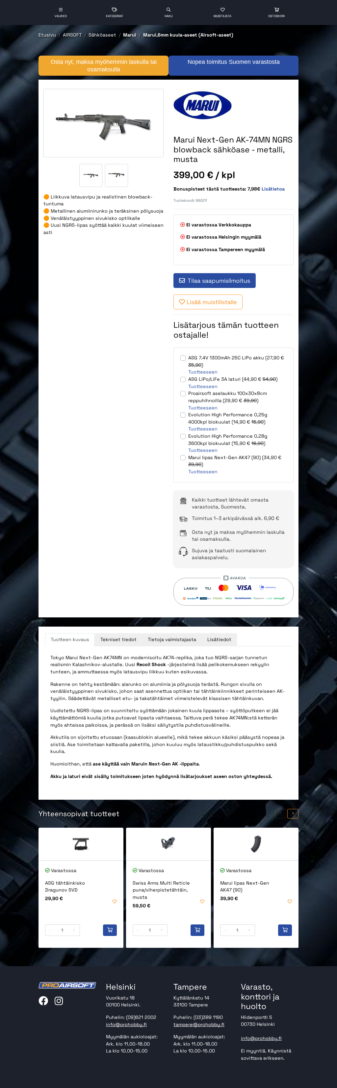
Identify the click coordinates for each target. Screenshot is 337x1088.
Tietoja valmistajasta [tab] (172, 639)
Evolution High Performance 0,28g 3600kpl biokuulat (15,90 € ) (227, 439)
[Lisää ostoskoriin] (110, 930)
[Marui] (203, 105)
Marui (129, 35)
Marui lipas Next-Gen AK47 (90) (244, 886)
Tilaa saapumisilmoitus (219, 280)
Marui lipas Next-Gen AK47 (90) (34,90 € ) (234, 461)
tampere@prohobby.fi (198, 1024)
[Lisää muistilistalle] (114, 901)
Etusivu (47, 35)
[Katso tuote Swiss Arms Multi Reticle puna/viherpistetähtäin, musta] (168, 844)
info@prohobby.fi (126, 1024)
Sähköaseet (102, 35)
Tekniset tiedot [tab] (118, 639)
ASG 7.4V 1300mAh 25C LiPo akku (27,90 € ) (236, 361)
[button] (280, 813)
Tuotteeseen (203, 372)
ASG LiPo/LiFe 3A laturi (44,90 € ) (232, 379)
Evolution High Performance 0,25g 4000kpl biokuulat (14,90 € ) (227, 418)
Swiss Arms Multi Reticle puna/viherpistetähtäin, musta (161, 890)
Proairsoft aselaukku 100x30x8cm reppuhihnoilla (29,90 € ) (227, 396)
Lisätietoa (273, 189)
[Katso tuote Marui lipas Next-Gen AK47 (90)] (256, 844)
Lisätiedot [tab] (219, 639)
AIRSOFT (72, 35)
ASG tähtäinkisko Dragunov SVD (65, 886)
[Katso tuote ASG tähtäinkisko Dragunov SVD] (81, 844)
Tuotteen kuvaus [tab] (70, 639)
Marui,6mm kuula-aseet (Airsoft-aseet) (188, 35)
